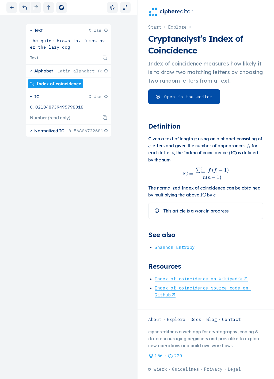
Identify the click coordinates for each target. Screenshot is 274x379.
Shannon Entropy (175, 247)
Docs (196, 319)
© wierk (157, 369)
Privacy (213, 369)
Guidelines (185, 369)
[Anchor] (184, 126)
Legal (234, 369)
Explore (176, 319)
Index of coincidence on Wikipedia (199, 278)
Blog (211, 319)
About (155, 319)
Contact (231, 319)
